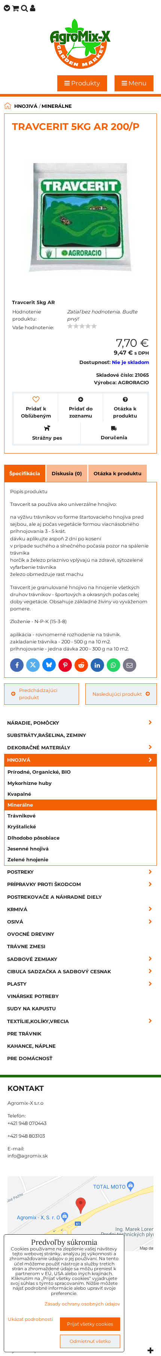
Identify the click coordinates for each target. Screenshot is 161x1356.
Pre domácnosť (29, 1058)
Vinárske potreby (33, 996)
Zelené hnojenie (27, 859)
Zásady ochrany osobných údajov (82, 1304)
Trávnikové (21, 816)
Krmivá (17, 909)
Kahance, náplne (31, 1046)
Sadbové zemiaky (32, 959)
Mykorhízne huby (29, 783)
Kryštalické (21, 826)
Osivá (15, 922)
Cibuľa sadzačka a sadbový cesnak (59, 971)
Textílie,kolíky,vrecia (38, 1021)
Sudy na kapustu (31, 1008)
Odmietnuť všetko (90, 1341)
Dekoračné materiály (38, 747)
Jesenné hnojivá (28, 849)
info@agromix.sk (27, 1156)
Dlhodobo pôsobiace (33, 838)
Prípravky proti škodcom (44, 884)
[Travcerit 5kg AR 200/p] (79, 215)
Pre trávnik (24, 1034)
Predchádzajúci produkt (38, 694)
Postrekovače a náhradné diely (54, 897)
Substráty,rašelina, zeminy (46, 735)
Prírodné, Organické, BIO (39, 772)
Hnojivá (18, 760)
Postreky (20, 872)
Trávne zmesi (26, 946)
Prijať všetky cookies (90, 1324)
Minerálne (20, 805)
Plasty (17, 984)
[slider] (82, 326)
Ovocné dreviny (30, 934)
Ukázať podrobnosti (30, 1319)
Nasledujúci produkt (117, 694)
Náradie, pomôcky (33, 723)
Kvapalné (19, 794)
